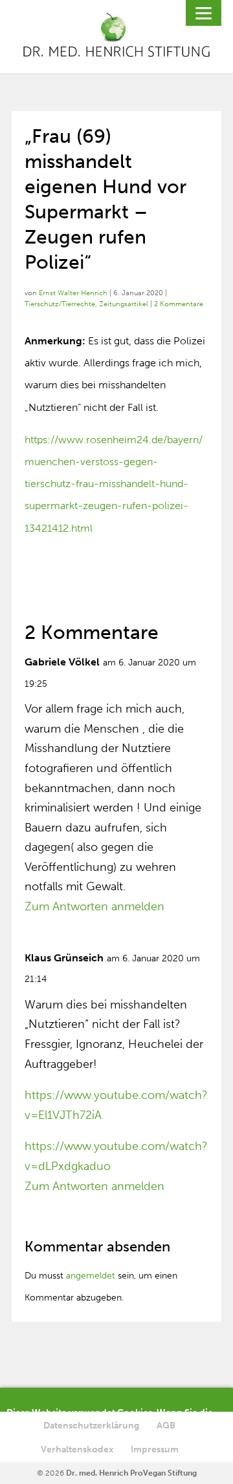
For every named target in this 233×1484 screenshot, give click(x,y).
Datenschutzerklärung (91, 1425)
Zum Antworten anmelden (94, 906)
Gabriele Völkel (62, 662)
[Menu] (203, 13)
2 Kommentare (178, 304)
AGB (166, 1425)
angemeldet (90, 1275)
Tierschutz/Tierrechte (60, 304)
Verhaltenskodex (77, 1449)
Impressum (155, 1449)
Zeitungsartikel (123, 304)
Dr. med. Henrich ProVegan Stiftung (131, 1473)
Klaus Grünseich (64, 958)
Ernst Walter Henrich (73, 293)
